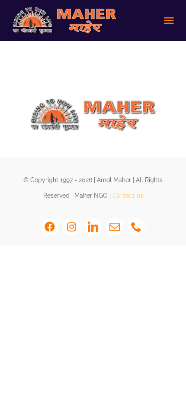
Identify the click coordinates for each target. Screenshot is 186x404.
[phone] (136, 226)
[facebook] (49, 226)
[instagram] (71, 226)
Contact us (127, 195)
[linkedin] (93, 226)
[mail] (114, 226)
